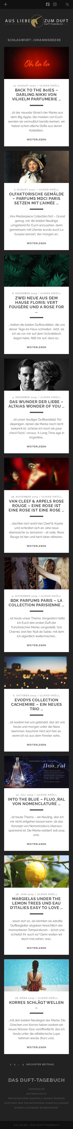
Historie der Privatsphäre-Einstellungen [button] (36, 1103)
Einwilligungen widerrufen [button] (36, 1107)
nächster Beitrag (40, 1064)
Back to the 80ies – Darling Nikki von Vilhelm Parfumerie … (36, 94)
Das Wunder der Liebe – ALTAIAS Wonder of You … (36, 404)
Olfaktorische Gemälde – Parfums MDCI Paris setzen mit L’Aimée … (36, 198)
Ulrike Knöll (49, 85)
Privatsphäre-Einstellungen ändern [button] (36, 1098)
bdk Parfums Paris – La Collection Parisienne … (36, 602)
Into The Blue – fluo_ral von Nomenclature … (36, 801)
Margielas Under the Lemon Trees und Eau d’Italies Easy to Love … (36, 903)
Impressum (36, 1089)
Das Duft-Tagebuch (36, 1080)
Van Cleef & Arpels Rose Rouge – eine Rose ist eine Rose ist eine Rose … (36, 505)
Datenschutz (36, 1093)
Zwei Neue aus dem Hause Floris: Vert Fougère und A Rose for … (36, 305)
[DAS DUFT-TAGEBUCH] (36, 27)
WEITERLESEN (36, 139)
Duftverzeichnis (22, 32)
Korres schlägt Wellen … (36, 1004)
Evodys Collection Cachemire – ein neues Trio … (36, 704)
